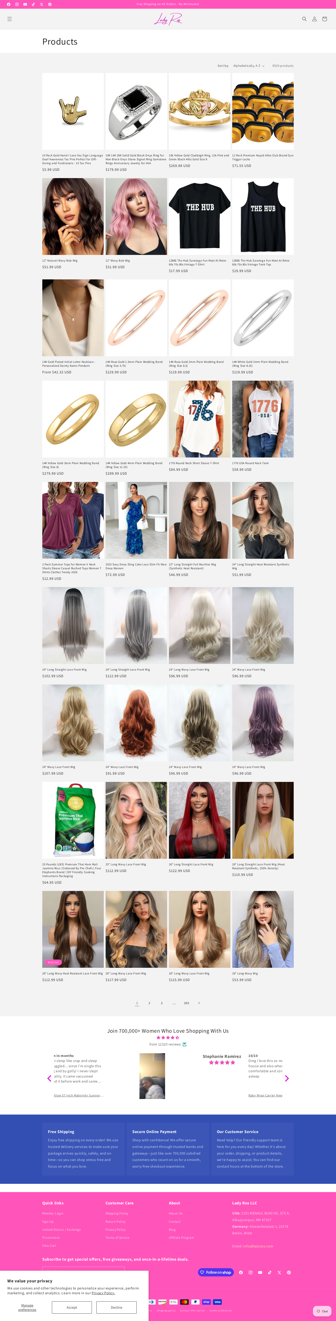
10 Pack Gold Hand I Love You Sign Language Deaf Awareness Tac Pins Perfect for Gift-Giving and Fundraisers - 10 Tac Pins (72, 159)
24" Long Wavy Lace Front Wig (189, 669)
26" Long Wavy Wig (245, 973)
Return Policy (115, 1221)
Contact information (192, 1310)
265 (186, 1003)
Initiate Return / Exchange (61, 1229)
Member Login (52, 1213)
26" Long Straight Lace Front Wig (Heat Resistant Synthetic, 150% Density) (258, 866)
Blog (172, 1229)
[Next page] (199, 1003)
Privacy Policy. (103, 1293)
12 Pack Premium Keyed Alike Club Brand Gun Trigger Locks (262, 157)
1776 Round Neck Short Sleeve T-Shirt (194, 463)
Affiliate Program (181, 1237)
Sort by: (223, 66)
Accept (72, 1307)
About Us (176, 1213)
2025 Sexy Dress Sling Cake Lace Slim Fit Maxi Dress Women (136, 566)
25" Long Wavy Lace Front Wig (126, 864)
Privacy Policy (115, 1229)
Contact (175, 1221)
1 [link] (137, 1002)
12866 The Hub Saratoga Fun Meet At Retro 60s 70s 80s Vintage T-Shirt (197, 262)
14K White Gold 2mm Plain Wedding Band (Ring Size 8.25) (260, 364)
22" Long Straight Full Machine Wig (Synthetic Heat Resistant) (192, 566)
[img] (168, 1037)
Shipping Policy (117, 1213)
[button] (10, 19)
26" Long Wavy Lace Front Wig (126, 973)
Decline (116, 1307)
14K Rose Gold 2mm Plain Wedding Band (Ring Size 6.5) (196, 364)
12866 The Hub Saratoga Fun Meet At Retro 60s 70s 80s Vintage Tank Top (261, 262)
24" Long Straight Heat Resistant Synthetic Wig (260, 566)
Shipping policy (166, 1310)
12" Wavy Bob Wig (118, 260)
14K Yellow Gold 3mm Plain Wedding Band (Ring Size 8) (70, 465)
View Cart (49, 1245)
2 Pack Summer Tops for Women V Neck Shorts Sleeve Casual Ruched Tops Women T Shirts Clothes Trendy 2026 (71, 568)
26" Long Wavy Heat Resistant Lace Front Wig (72, 973)
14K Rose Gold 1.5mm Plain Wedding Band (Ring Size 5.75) (134, 364)
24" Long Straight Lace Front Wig (64, 669)
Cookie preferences (220, 1310)
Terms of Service (118, 1237)
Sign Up (47, 1221)
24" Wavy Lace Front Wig (248, 669)
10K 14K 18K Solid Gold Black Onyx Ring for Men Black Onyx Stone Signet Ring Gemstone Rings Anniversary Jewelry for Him (136, 159)
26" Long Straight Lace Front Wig (191, 864)
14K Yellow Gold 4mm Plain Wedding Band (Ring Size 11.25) (134, 465)
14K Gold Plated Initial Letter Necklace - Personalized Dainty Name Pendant (69, 364)
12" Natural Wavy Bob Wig (59, 260)
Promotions (51, 1237)
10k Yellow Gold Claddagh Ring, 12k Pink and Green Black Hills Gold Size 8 (199, 157)
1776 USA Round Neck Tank (250, 463)
